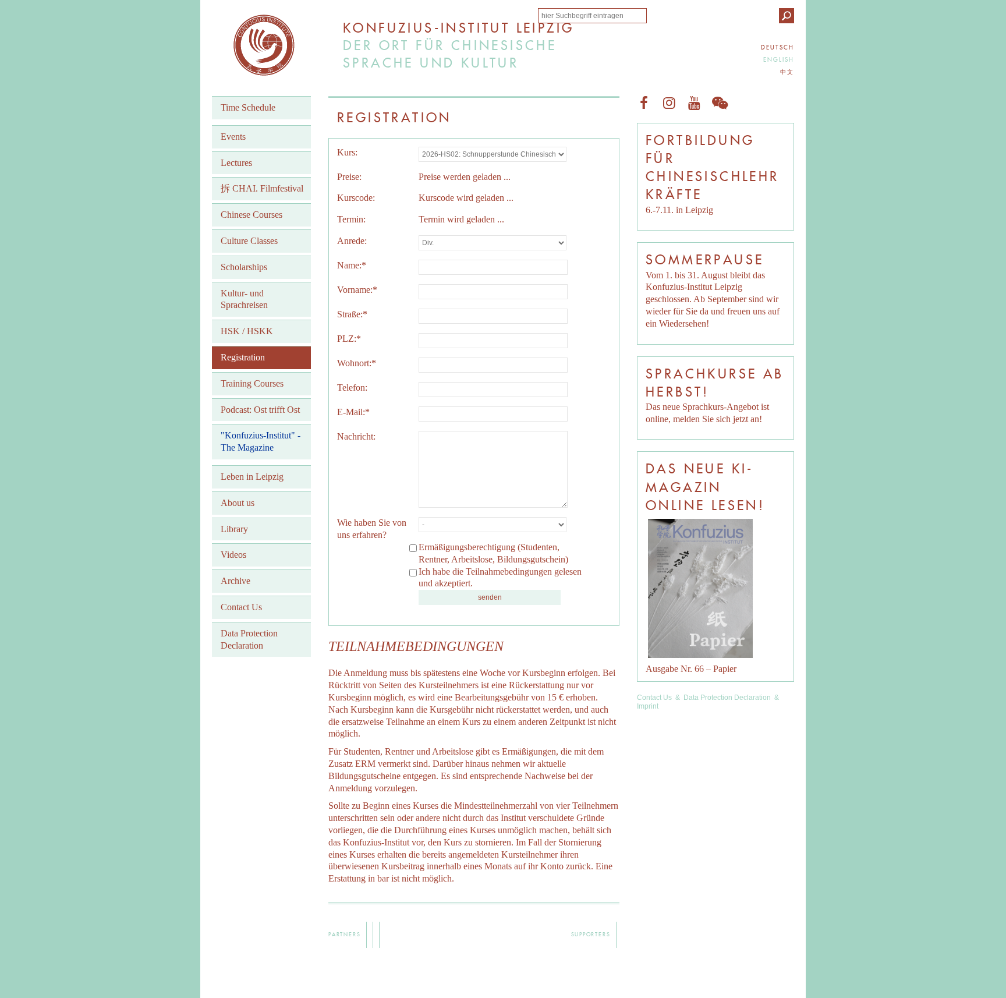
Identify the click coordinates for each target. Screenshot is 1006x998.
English (778, 59)
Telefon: (352, 387)
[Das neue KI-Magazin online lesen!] (700, 588)
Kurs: (347, 152)
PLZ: (349, 339)
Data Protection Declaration (727, 697)
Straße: (352, 314)
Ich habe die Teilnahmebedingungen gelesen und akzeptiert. (500, 578)
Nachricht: (356, 436)
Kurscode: (356, 198)
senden (490, 597)
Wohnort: (356, 363)
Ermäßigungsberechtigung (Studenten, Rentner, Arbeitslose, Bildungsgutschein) (493, 553)
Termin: (351, 219)
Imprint (647, 706)
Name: (351, 265)
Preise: (349, 177)
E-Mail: (353, 412)
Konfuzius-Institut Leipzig (264, 45)
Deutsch (777, 47)
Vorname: (357, 290)
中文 (787, 72)
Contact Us (654, 697)
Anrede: (352, 241)
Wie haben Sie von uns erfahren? (371, 529)
